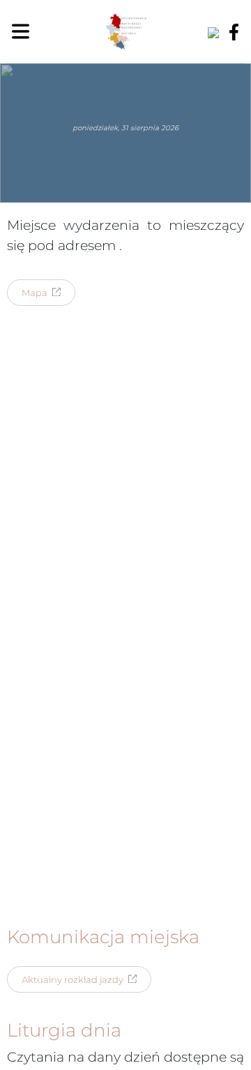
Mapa (34, 292)
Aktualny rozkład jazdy (72, 979)
